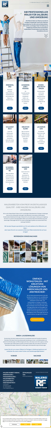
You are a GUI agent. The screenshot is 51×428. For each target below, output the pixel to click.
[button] (29, 5)
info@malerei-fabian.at (35, 2)
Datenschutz (42, 372)
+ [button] (1, 394)
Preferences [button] (29, 421)
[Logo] (5, 4)
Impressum (38, 372)
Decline (25, 424)
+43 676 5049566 (45, 2)
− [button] (1, 396)
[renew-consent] (1, 426)
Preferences (14, 424)
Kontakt (46, 372)
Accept (36, 424)
